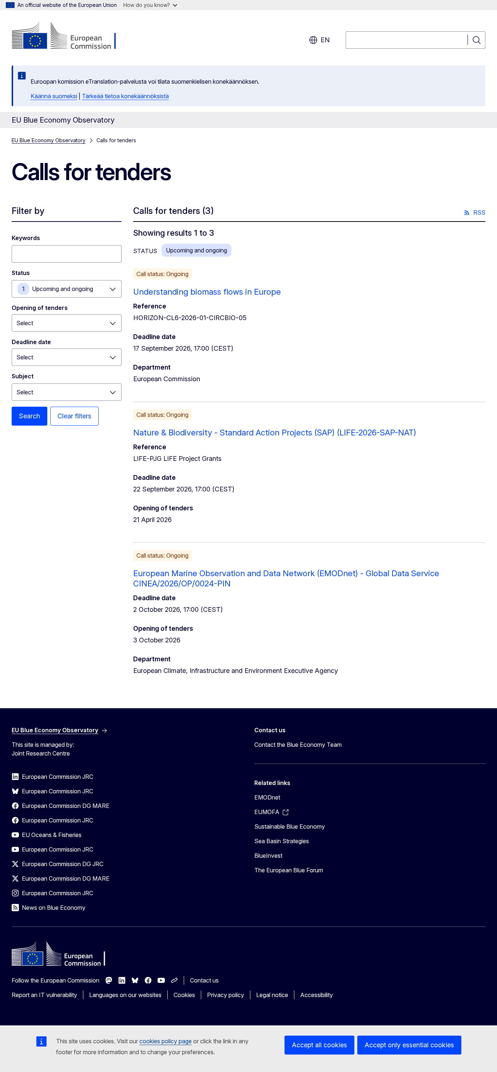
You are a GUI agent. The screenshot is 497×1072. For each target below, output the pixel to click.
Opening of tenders (40, 307)
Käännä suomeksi (54, 96)
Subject (22, 376)
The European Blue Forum (288, 870)
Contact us (204, 980)
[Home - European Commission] (70, 36)
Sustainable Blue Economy (289, 826)
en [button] (325, 40)
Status (21, 272)
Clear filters (74, 416)
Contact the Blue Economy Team (298, 744)
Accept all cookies (319, 1045)
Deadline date (31, 342)
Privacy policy (225, 995)
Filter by (28, 211)
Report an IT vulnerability (44, 995)
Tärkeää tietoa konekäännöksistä (125, 96)
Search (29, 416)
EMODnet (267, 797)
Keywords (26, 238)
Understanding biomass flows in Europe (207, 291)
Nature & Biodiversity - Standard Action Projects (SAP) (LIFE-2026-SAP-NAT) (274, 432)
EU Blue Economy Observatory (49, 140)
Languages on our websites (125, 995)
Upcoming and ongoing (62, 288)
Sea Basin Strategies (281, 841)
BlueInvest (268, 855)
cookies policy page (165, 1041)
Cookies (184, 995)
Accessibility (316, 995)
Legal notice (272, 995)
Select (24, 392)
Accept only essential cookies (409, 1045)
